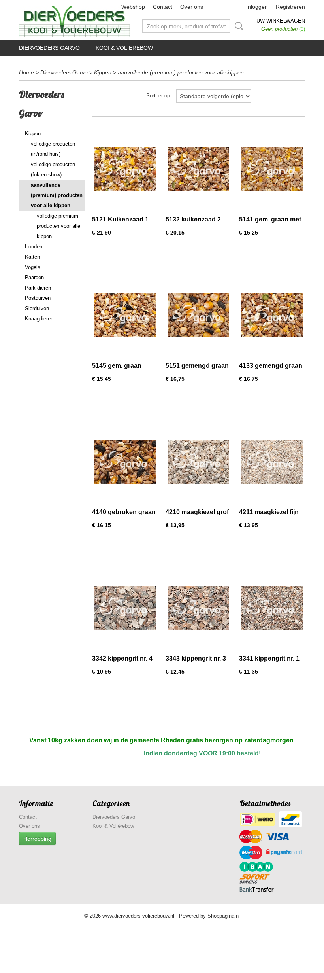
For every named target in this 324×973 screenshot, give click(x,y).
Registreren (290, 7)
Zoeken (237, 26)
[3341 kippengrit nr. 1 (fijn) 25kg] (272, 608)
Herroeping (37, 838)
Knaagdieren (39, 319)
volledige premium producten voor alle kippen (58, 226)
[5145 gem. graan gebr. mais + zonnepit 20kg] (125, 315)
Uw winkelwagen (280, 21)
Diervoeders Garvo (49, 48)
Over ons (191, 7)
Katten (32, 257)
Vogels (32, 267)
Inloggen (257, 7)
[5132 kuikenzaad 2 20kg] (198, 169)
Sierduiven (37, 308)
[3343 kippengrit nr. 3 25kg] (198, 608)
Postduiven (38, 298)
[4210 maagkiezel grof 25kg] (198, 461)
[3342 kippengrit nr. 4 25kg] (125, 608)
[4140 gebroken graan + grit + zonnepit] (125, 461)
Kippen (102, 72)
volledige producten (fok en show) (53, 169)
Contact (162, 7)
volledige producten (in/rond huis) (53, 149)
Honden (33, 247)
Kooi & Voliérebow (124, 48)
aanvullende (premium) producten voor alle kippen (181, 72)
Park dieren (38, 288)
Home (26, 72)
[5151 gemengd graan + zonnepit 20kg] (198, 315)
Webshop (133, 7)
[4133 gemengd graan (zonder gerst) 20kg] (272, 315)
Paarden (34, 277)
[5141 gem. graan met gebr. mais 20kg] (272, 169)
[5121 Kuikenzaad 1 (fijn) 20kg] (125, 169)
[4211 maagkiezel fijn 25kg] (272, 461)
